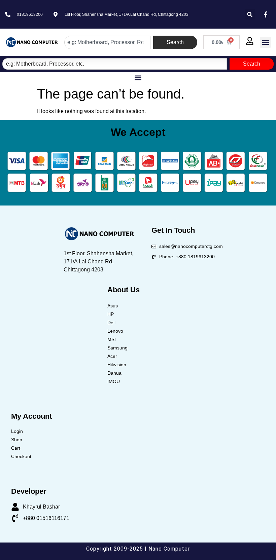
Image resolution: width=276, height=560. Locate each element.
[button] (250, 14)
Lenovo (115, 331)
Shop (16, 439)
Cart (15, 448)
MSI (111, 339)
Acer (112, 356)
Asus (112, 305)
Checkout (21, 456)
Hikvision (116, 364)
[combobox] (107, 42)
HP (110, 314)
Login (17, 431)
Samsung (117, 347)
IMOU (113, 381)
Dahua (114, 373)
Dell (111, 322)
